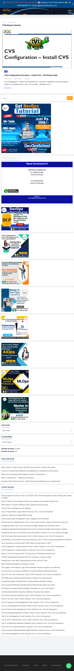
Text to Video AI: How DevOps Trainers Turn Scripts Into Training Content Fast (29, 501)
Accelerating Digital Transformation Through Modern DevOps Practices (27, 581)
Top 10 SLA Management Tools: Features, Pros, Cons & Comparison (26, 616)
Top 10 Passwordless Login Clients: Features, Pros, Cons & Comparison (27, 512)
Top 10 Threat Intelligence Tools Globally (16, 508)
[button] (68, 665)
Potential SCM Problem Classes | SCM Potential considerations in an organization (30, 481)
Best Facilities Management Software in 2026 (17, 564)
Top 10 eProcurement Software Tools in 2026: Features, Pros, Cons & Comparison (31, 595)
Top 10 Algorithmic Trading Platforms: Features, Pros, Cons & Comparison (28, 550)
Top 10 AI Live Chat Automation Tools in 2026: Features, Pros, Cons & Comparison (31, 574)
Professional (56, 665)
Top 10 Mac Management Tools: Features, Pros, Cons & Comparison (26, 634)
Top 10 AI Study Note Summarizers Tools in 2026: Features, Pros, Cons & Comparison (32, 536)
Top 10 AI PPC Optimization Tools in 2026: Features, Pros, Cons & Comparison (29, 620)
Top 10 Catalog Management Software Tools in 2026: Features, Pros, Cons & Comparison (33, 613)
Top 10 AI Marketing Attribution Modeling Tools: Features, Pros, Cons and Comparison (32, 623)
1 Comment (27, 78)
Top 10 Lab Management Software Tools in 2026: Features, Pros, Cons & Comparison (32, 606)
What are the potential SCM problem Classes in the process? (23, 474)
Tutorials (25, 665)
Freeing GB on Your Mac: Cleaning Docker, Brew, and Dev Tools (24, 560)
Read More (8, 88)
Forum (35, 665)
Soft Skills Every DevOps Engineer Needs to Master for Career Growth (26, 578)
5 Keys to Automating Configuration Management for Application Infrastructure (29, 471)
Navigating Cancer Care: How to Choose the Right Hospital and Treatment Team (30, 526)
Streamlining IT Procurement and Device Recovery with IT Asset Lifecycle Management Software (36, 540)
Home (3, 22)
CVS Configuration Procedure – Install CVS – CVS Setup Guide (30, 75)
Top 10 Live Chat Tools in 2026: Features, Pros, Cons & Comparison (25, 599)
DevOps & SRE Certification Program (22, 2)
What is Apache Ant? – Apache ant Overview (17, 478)
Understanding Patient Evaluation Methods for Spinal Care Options (25, 592)
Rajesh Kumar (7, 78)
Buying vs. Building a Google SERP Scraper (16, 515)
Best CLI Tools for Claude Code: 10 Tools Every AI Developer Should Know (28, 553)
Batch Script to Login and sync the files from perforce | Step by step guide (28, 467)
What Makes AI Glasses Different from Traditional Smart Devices (24, 505)
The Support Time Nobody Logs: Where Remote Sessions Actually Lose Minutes (30, 567)
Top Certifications (11, 665)
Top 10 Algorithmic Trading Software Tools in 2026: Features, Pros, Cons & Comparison (33, 546)
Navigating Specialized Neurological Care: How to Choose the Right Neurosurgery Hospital (34, 529)
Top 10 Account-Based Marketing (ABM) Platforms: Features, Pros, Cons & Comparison (33, 630)
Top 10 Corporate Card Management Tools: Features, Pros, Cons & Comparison (30, 602)
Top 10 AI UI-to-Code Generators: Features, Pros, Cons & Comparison (26, 627)
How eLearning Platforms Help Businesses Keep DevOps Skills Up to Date (28, 585)
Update (44, 665)
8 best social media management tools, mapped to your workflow (25, 519)
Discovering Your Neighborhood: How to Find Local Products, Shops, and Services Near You (34, 522)
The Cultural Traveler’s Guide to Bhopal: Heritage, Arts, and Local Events (27, 588)
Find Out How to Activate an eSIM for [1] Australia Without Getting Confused (29, 571)
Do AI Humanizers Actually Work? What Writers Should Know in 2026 (26, 543)
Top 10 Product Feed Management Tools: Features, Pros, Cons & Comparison (29, 609)
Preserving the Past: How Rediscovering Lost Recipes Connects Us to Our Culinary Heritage (34, 533)
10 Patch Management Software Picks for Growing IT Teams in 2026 (26, 557)
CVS (6, 71)
